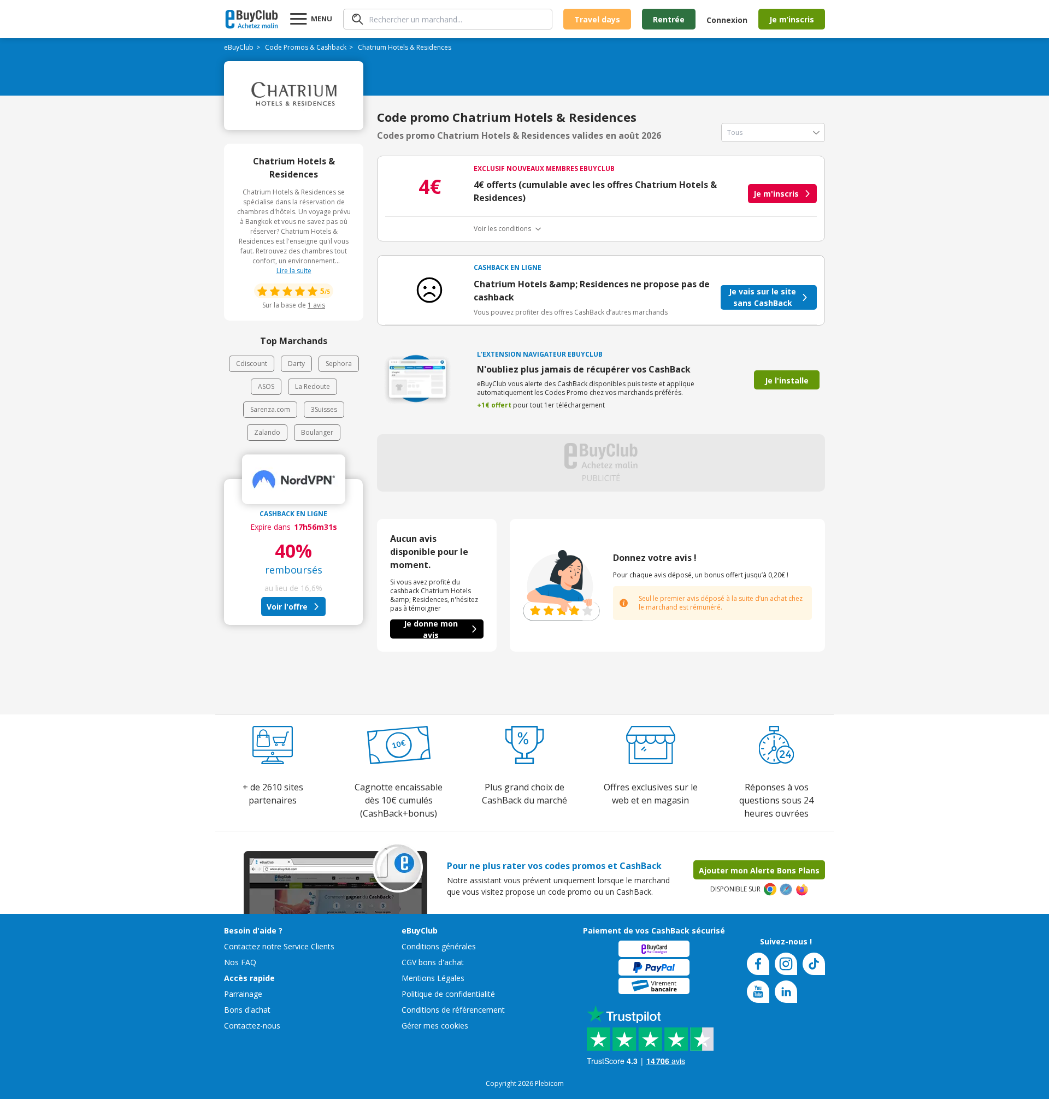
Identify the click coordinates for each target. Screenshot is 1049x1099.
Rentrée (669, 19)
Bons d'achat (247, 1010)
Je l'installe (787, 380)
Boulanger (317, 432)
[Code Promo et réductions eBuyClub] (251, 19)
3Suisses (324, 409)
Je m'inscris (776, 193)
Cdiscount (251, 363)
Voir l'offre (287, 606)
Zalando (267, 432)
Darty (296, 363)
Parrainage (243, 994)
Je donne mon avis (431, 629)
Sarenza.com (270, 409)
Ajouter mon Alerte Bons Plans (759, 870)
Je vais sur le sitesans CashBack (762, 297)
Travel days (597, 19)
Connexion (726, 20)
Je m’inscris (791, 19)
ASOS (266, 386)
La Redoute (312, 386)
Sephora (339, 363)
